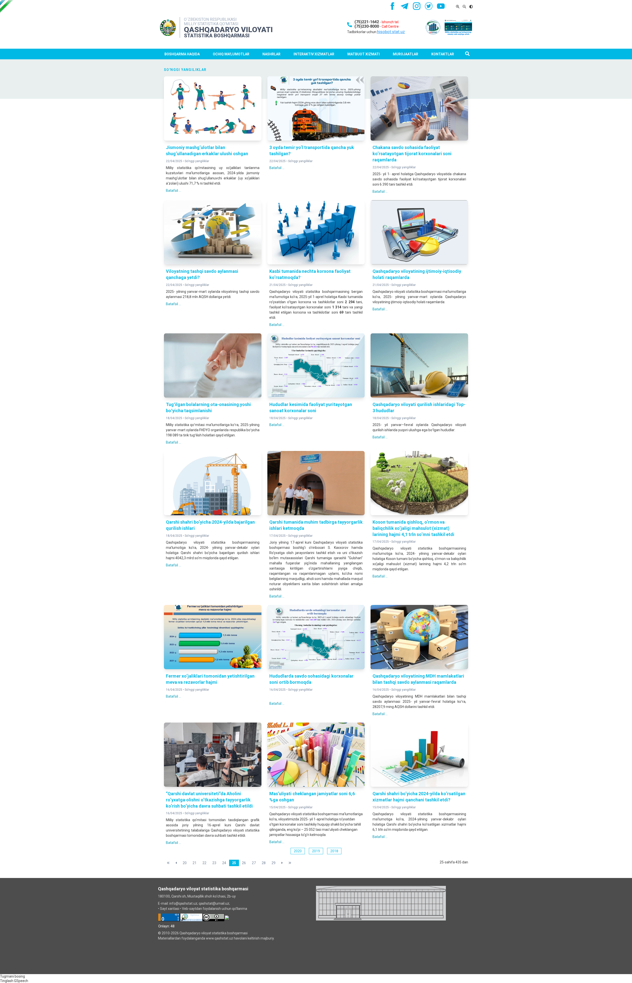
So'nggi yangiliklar (197, 161)
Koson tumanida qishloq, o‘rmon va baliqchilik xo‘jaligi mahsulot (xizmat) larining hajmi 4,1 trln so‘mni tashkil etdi (413, 528)
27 (254, 863)
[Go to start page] (168, 863)
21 (195, 863)
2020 (298, 851)
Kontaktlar (442, 54)
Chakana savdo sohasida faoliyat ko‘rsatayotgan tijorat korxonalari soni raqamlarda (412, 153)
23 (214, 863)
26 (244, 863)
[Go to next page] (282, 863)
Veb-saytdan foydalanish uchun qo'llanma (214, 909)
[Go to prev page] (176, 863)
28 (264, 863)
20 (185, 863)
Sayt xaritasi (169, 909)
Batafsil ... (173, 190)
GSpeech (21, 981)
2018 (334, 851)
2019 (316, 851)
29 (274, 863)
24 (224, 863)
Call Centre (390, 26)
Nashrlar (271, 54)
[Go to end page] (290, 863)
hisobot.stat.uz (391, 31)
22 (204, 863)
